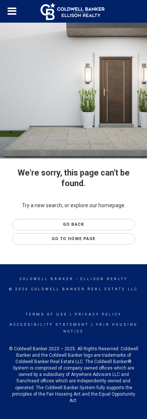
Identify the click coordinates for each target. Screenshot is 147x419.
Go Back (73, 224)
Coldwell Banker (47, 279)
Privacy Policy (98, 314)
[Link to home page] (73, 11)
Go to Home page (74, 238)
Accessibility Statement (49, 325)
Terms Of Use (46, 314)
